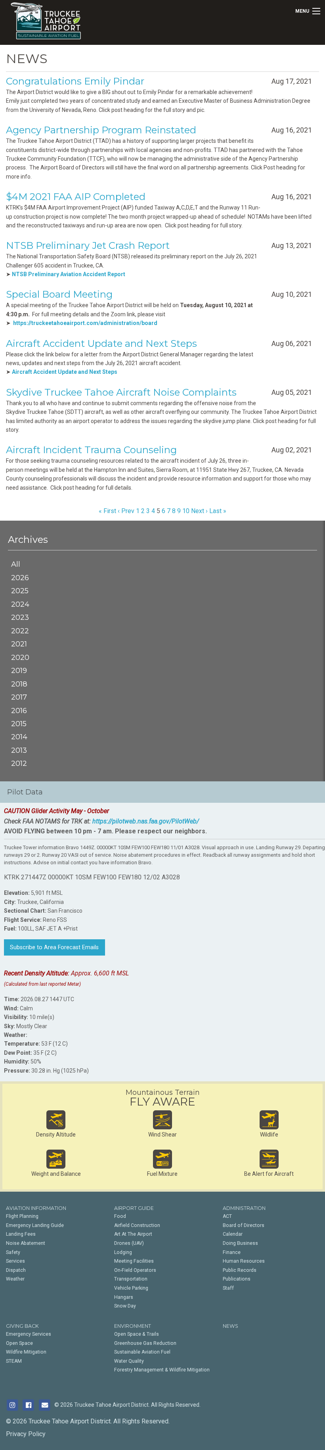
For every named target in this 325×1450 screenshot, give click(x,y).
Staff (228, 1288)
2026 (20, 577)
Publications (236, 1279)
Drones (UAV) (129, 1243)
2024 (20, 604)
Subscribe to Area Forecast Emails (54, 947)
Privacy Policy (26, 1434)
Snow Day (125, 1306)
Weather (15, 1279)
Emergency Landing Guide (35, 1225)
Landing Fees (21, 1234)
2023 (20, 617)
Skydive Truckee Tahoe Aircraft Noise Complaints (121, 392)
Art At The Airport (133, 1234)
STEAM (14, 1361)
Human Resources (244, 1261)
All (15, 564)
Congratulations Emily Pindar (75, 81)
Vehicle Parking (131, 1288)
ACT (227, 1216)
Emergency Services (28, 1334)
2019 (19, 670)
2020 (20, 657)
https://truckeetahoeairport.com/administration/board (85, 323)
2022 (20, 630)
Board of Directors (243, 1225)
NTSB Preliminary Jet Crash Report (88, 245)
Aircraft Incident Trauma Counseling (91, 450)
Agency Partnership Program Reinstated (101, 130)
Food (120, 1216)
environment (132, 1326)
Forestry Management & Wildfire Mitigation (162, 1370)
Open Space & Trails (136, 1334)
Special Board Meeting (59, 294)
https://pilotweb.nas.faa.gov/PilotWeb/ (145, 821)
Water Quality (129, 1361)
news (230, 1326)
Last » (217, 511)
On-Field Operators (135, 1270)
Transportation (130, 1279)
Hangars (123, 1297)
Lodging (123, 1252)
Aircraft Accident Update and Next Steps (101, 343)
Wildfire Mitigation (26, 1352)
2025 (20, 590)
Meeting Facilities (134, 1261)
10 (185, 511)
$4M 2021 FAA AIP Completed (75, 196)
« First (107, 511)
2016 (19, 710)
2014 (19, 736)
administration (244, 1208)
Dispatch (16, 1270)
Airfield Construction (137, 1225)
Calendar (233, 1234)
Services (15, 1261)
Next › (199, 511)
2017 (19, 697)
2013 (19, 750)
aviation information (36, 1208)
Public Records (239, 1270)
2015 (19, 723)
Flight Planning (22, 1216)
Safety (13, 1252)
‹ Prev (126, 511)
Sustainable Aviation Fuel (142, 1352)
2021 (19, 643)
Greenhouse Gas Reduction (145, 1343)
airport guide (134, 1208)
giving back (22, 1326)
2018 (19, 683)
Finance (232, 1252)
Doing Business (240, 1243)
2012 (19, 763)
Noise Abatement (25, 1243)
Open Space (19, 1343)
